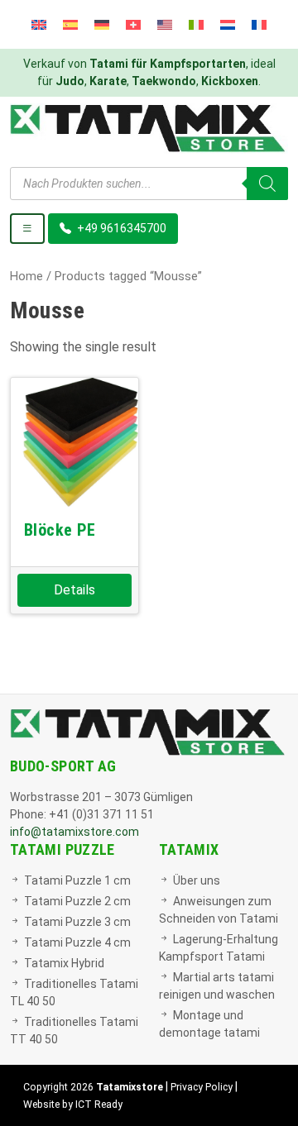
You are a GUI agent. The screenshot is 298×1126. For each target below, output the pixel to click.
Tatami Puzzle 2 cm (77, 901)
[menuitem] (39, 24)
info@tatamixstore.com (74, 831)
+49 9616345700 (120, 228)
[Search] (267, 183)
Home (26, 276)
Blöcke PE (60, 530)
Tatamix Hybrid (64, 963)
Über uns (196, 880)
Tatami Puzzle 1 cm (77, 880)
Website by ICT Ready (73, 1104)
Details (74, 590)
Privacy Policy (202, 1087)
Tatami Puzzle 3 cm (77, 921)
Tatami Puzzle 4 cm (77, 942)
